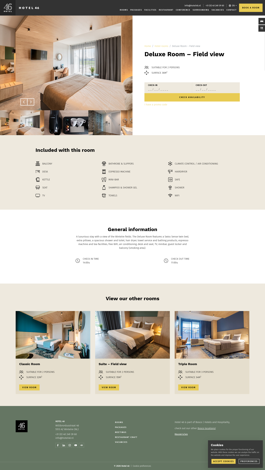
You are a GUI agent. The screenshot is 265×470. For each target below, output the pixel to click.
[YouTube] (75, 445)
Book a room (251, 7)
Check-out (201, 85)
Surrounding (201, 10)
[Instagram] (69, 445)
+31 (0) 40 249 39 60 (215, 5)
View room (29, 387)
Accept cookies (223, 461)
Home (147, 46)
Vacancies (218, 10)
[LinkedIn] (63, 445)
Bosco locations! (207, 428)
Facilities (150, 10)
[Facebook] (57, 445)
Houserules (181, 434)
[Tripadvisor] (81, 445)
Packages (136, 10)
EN (233, 5)
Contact (231, 10)
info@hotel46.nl (193, 5)
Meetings (120, 432)
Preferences (249, 461)
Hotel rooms (161, 46)
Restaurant (166, 10)
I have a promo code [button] (155, 104)
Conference (183, 10)
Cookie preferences (142, 466)
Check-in (152, 85)
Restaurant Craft (126, 437)
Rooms (124, 10)
